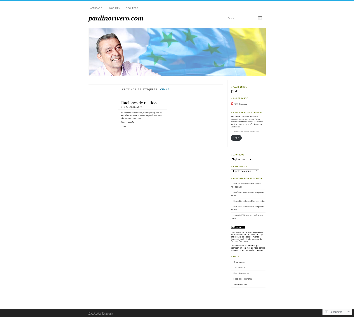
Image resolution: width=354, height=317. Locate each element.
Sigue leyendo (127, 124)
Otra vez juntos (258, 201)
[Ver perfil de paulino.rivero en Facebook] (232, 91)
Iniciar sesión (239, 267)
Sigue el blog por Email (248, 113)
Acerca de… (97, 8)
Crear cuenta (239, 262)
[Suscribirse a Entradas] (232, 104)
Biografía (114, 8)
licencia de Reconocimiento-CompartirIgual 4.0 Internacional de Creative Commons (246, 239)
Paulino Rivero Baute (243, 234)
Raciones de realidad (140, 102)
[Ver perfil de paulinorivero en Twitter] (236, 91)
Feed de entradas (241, 273)
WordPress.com (240, 284)
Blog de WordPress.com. (100, 313)
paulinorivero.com (115, 18)
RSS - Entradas (240, 104)
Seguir (236, 138)
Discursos (132, 8)
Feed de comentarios (242, 279)
